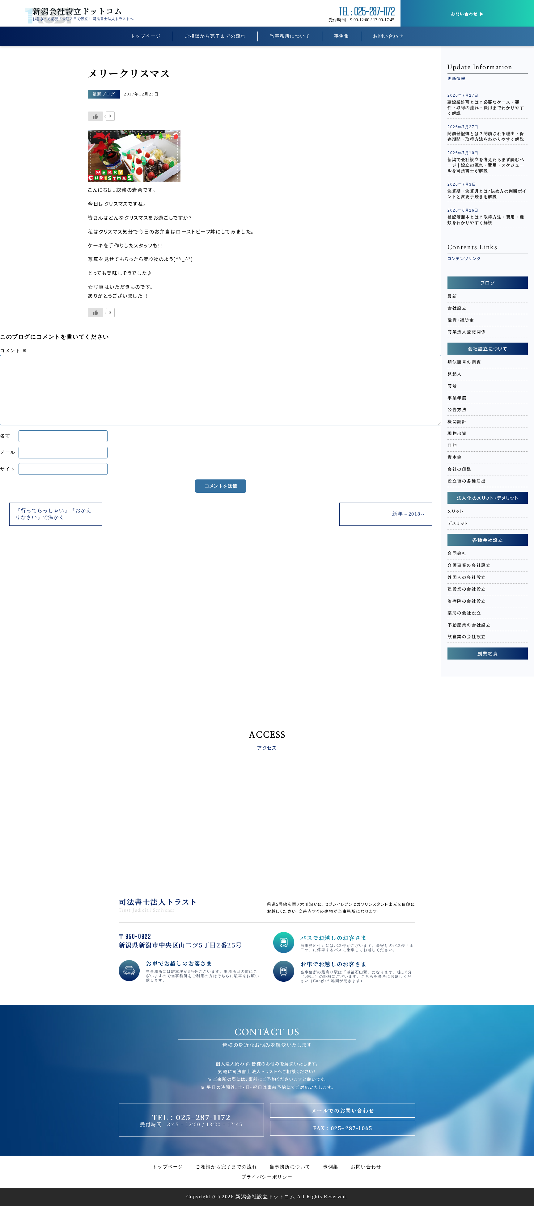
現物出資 (457, 433)
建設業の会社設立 (466, 589)
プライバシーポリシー (267, 1176)
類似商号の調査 (464, 362)
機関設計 (457, 421)
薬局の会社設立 (464, 612)
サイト (7, 468)
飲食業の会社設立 (466, 636)
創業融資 (487, 653)
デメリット (457, 523)
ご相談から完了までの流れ (215, 36)
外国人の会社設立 (466, 577)
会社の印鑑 (459, 469)
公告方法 (457, 409)
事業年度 (457, 397)
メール (7, 452)
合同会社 (457, 553)
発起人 (454, 374)
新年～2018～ (409, 514)
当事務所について (289, 36)
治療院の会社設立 (466, 600)
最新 (452, 296)
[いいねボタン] (95, 116)
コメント (14, 350)
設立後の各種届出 (466, 481)
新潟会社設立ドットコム (77, 10)
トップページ (145, 36)
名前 (5, 435)
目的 (452, 445)
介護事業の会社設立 (469, 565)
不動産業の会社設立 (469, 625)
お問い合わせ (388, 36)
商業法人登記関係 (466, 331)
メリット (455, 511)
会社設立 (457, 308)
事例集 (342, 36)
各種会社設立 (487, 539)
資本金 (454, 457)
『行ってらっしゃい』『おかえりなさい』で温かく (53, 514)
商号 (452, 385)
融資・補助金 (460, 320)
